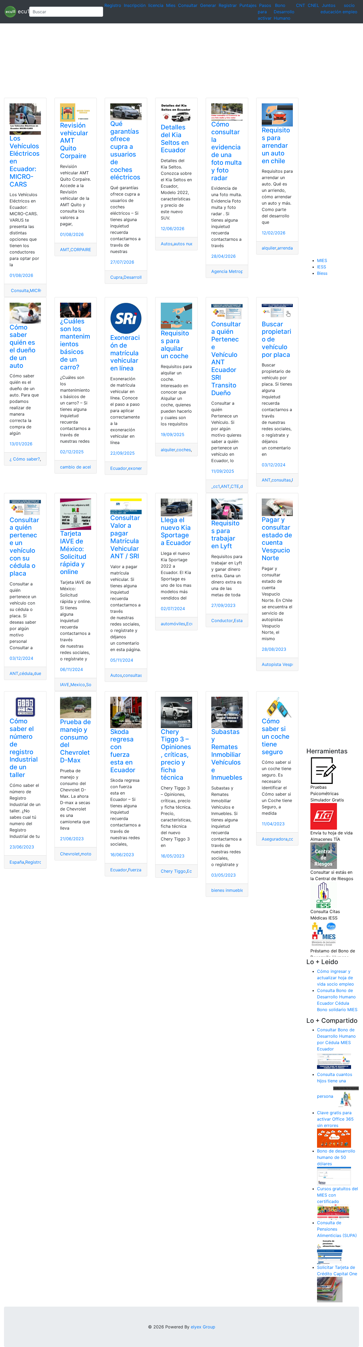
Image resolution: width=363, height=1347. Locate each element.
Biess (322, 273)
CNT (300, 5)
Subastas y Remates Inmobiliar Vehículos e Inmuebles (226, 755)
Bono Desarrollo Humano (284, 12)
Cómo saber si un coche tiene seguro (275, 736)
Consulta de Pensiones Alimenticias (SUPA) (337, 1229)
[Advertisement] (159, 60)
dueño (40, 673)
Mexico (77, 684)
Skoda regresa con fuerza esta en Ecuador (122, 751)
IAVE (64, 684)
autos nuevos (187, 243)
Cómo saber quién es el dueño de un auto (22, 346)
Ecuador (118, 468)
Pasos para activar (265, 12)
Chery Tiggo (173, 871)
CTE (235, 486)
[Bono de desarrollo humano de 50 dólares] (334, 1176)
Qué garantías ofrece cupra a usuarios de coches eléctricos (125, 150)
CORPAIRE (80, 249)
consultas (281, 480)
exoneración (140, 468)
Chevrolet (70, 853)
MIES (322, 260)
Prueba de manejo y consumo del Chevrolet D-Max (75, 741)
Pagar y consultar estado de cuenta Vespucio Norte (277, 539)
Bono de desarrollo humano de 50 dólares (336, 1157)
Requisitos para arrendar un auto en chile (276, 145)
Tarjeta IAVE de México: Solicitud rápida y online (73, 553)
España (17, 862)
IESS (321, 266)
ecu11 (20, 11)
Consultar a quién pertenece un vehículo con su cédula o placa (24, 546)
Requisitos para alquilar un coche (175, 344)
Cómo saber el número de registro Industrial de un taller (24, 748)
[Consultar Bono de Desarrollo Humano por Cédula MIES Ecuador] (334, 1061)
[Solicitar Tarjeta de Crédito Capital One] (330, 1289)
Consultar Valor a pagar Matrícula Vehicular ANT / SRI (125, 537)
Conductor (222, 620)
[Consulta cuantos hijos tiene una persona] (346, 1096)
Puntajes (247, 5)
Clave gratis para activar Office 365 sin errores (335, 1119)
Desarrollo (134, 277)
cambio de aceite (77, 467)
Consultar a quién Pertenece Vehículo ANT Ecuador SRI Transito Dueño (226, 358)
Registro (112, 5)
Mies (170, 5)
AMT (64, 249)
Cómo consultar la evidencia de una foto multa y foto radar (226, 151)
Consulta (19, 290)
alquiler (269, 248)
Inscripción (135, 5)
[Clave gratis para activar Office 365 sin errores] (334, 1138)
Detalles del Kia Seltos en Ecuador (175, 138)
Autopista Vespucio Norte (288, 664)
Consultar (187, 5)
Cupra (116, 277)
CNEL (313, 5)
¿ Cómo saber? (25, 459)
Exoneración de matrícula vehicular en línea (125, 353)
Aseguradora (275, 839)
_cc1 (215, 486)
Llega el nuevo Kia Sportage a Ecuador (176, 531)
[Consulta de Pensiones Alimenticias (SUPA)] (330, 1251)
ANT (225, 486)
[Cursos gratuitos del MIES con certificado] (334, 1211)
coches (183, 449)
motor (87, 853)
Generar (208, 5)
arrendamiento (292, 248)
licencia (155, 5)
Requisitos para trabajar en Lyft (225, 534)
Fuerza (134, 869)
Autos (166, 243)
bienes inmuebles (228, 890)
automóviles (173, 623)
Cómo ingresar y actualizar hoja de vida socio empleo (335, 978)
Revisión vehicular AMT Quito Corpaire (74, 140)
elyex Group (203, 1326)
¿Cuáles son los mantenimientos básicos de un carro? (75, 344)
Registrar (228, 5)
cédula (26, 673)
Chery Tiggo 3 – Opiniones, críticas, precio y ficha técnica (176, 755)
